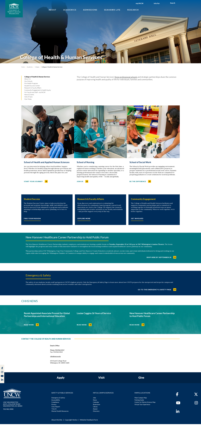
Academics (69, 10)
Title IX (53, 409)
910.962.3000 (8, 409)
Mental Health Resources (60, 411)
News (95, 400)
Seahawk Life (112, 10)
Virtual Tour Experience (142, 404)
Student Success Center (32, 86)
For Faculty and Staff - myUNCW (34, 92)
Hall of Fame (28, 97)
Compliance (55, 402)
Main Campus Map (140, 398)
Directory (96, 411)
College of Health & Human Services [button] (37, 77)
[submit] (177, 3)
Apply (61, 377)
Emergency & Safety (58, 398)
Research (133, 10)
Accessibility (55, 400)
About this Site (56, 420)
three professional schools (126, 77)
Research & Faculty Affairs (32, 88)
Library (95, 407)
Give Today (28, 99)
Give (141, 377)
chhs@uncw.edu (55, 356)
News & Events (29, 94)
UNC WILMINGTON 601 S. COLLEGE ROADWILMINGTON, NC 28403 (12, 404)
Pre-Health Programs (31, 83)
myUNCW (139, 3)
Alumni (95, 409)
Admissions (90, 10)
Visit (101, 377)
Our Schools (28, 81)
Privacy (53, 404)
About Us (27, 79)
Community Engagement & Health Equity (37, 90)
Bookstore (96, 404)
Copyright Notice (71, 420)
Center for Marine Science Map (144, 402)
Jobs (94, 398)
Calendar (96, 402)
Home (23, 67)
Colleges (37, 67)
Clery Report (55, 407)
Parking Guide (139, 400)
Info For (157, 3)
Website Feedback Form (89, 420)
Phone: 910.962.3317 (57, 350)
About (52, 10)
